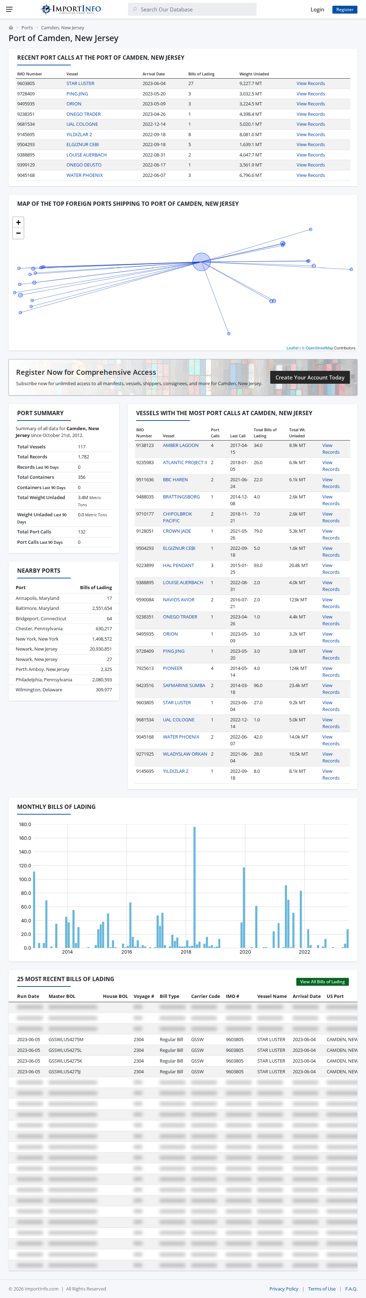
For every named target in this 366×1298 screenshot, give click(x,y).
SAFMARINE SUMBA (184, 685)
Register (344, 9)
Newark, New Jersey (37, 649)
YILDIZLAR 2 (79, 134)
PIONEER (172, 668)
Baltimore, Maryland (37, 608)
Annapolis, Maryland (37, 598)
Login (317, 9)
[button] (18, 222)
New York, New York (37, 639)
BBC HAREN (175, 479)
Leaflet (292, 347)
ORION (73, 103)
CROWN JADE (177, 531)
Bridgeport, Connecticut (41, 618)
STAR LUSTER (80, 83)
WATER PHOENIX (84, 175)
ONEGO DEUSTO (84, 164)
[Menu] (9, 9)
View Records (311, 83)
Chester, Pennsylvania (39, 628)
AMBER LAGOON (181, 445)
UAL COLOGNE (82, 124)
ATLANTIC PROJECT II (185, 462)
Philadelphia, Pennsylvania (44, 679)
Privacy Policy (283, 1288)
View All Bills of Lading (322, 982)
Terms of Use (322, 1288)
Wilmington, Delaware (39, 689)
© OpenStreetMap (317, 347)
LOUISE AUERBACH (86, 154)
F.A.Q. (351, 1288)
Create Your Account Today (310, 377)
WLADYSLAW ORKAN (185, 754)
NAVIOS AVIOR (178, 599)
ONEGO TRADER (83, 114)
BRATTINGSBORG (181, 496)
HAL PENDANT (178, 565)
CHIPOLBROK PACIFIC (177, 517)
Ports (27, 27)
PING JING (77, 93)
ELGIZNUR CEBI (82, 144)
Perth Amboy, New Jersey (42, 669)
